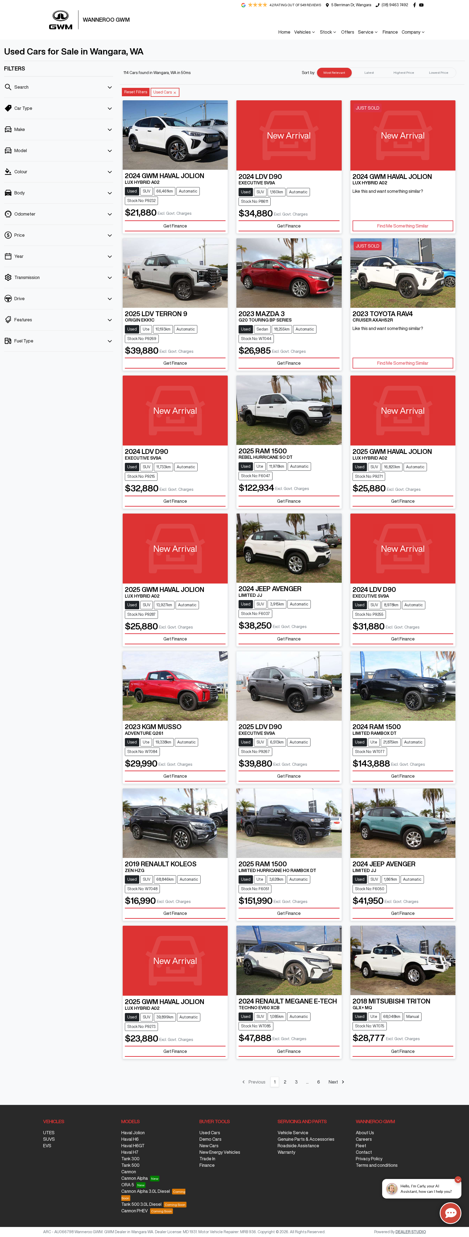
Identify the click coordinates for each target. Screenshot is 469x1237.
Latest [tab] (369, 72)
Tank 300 (130, 1158)
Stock (326, 32)
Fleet (361, 1145)
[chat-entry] (450, 1213)
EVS (47, 1145)
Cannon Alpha (134, 1178)
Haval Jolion (133, 1132)
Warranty (286, 1152)
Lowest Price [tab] (438, 72)
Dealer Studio (410, 1232)
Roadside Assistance (298, 1145)
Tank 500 (130, 1165)
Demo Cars (210, 1139)
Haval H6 (130, 1139)
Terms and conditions (377, 1165)
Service (365, 32)
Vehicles (302, 32)
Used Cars (209, 1132)
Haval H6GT (133, 1145)
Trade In (207, 1158)
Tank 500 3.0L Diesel (141, 1204)
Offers (347, 32)
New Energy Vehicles (219, 1152)
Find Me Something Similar (403, 226)
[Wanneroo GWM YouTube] (422, 5)
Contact (364, 1152)
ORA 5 (127, 1184)
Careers (364, 1139)
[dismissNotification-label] (458, 1179)
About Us (365, 1132)
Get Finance (175, 226)
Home (284, 32)
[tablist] (386, 73)
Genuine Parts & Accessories (306, 1139)
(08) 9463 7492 (395, 5)
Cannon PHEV (134, 1211)
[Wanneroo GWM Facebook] (415, 5)
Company (411, 32)
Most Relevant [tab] (334, 72)
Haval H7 (129, 1152)
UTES (49, 1132)
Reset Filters (135, 92)
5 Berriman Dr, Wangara (351, 5)
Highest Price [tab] (404, 72)
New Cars (208, 1145)
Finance (390, 32)
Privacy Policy (369, 1158)
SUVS (49, 1139)
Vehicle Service (293, 1132)
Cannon (128, 1171)
